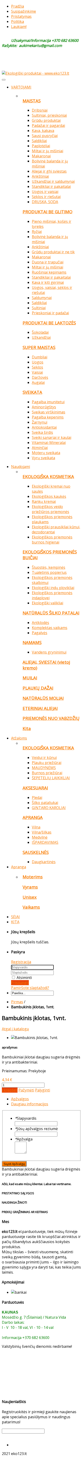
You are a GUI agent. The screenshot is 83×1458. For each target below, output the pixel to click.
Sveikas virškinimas (48, 412)
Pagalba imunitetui (48, 401)
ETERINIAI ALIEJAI (40, 708)
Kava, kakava (43, 130)
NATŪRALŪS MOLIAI (43, 698)
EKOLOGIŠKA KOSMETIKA (48, 476)
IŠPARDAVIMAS (45, 842)
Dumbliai (39, 357)
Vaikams (31, 907)
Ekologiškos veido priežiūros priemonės (50, 509)
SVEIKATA (32, 392)
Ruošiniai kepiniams (49, 272)
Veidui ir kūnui (44, 757)
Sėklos (37, 367)
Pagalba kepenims (48, 417)
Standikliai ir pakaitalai (51, 186)
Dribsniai (39, 110)
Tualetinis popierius (49, 572)
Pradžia (17, 6)
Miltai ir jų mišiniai (47, 150)
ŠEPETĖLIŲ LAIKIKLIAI (51, 777)
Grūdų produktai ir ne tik (53, 251)
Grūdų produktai (46, 120)
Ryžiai (37, 231)
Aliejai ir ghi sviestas (49, 171)
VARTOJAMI (21, 87)
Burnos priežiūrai (47, 772)
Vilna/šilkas (41, 832)
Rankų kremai (44, 501)
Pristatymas (21, 16)
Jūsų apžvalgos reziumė (36, 1128)
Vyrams (30, 887)
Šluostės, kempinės (48, 567)
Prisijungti (20, 982)
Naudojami (20, 466)
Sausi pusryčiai (45, 135)
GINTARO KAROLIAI (49, 807)
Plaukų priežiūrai (46, 762)
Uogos (37, 362)
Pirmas (17, 1001)
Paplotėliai (41, 145)
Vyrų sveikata (43, 457)
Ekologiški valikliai (47, 602)
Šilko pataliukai (45, 802)
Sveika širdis (42, 432)
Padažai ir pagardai (48, 125)
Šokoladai (40, 332)
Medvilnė (39, 837)
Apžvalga (24, 1139)
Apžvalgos (20, 1098)
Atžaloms (19, 738)
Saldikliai (39, 140)
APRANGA (33, 817)
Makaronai (41, 156)
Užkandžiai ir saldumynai (53, 181)
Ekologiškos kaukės (49, 496)
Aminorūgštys (44, 407)
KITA (15, 921)
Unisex (30, 897)
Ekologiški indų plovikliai (53, 587)
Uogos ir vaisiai (45, 191)
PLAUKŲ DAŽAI (38, 688)
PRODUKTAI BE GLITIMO (47, 211)
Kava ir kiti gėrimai (48, 282)
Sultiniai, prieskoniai (49, 115)
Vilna (36, 827)
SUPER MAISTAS (39, 347)
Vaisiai (37, 372)
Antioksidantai (44, 427)
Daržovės (40, 377)
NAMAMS (32, 642)
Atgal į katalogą (15, 1028)
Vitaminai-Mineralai (49, 442)
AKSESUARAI (35, 788)
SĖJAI (15, 916)
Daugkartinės (44, 861)
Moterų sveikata (46, 452)
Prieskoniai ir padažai (50, 312)
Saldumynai (42, 297)
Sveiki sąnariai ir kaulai (51, 437)
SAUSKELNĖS (36, 852)
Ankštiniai (40, 176)
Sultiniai (39, 307)
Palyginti (42, 1090)
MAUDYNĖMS (44, 767)
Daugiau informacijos (29, 1103)
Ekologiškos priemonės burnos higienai (52, 540)
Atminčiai (40, 447)
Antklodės (40, 622)
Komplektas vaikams (49, 627)
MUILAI (30, 678)
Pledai (37, 797)
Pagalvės (39, 632)
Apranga (18, 866)
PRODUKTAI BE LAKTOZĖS (49, 323)
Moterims (33, 877)
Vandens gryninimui (49, 652)
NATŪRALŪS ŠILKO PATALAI (51, 613)
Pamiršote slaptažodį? (30, 987)
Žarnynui (39, 422)
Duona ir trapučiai (47, 262)
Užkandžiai (41, 337)
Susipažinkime (23, 11)
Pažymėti (26, 1090)
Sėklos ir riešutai (46, 196)
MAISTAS (32, 101)
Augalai (38, 382)
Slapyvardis (25, 1118)
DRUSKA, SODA (45, 201)
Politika (17, 21)
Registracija (21, 961)
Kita (27, 728)
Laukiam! (19, 26)
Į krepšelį (10, 1090)
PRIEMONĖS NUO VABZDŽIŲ (51, 718)
